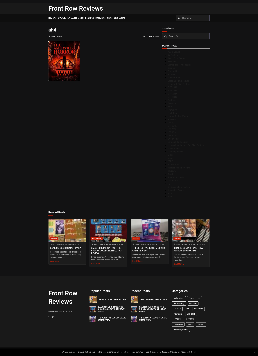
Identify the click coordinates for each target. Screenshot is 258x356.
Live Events (173, 139)
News (170, 158)
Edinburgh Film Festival (179, 84)
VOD (170, 196)
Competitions (174, 71)
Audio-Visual (174, 52)
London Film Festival (178, 142)
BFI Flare (172, 61)
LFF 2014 (172, 132)
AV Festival (173, 55)
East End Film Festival (178, 81)
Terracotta (173, 180)
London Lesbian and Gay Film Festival (186, 145)
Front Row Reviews (75, 8)
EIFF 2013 (172, 90)
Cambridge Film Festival (179, 65)
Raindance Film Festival (179, 167)
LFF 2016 (172, 135)
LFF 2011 (172, 122)
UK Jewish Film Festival (179, 187)
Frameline (172, 110)
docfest (171, 74)
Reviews (172, 171)
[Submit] (179, 18)
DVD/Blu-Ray (174, 77)
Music (170, 155)
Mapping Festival (176, 151)
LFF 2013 (172, 129)
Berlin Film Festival (177, 58)
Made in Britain (175, 148)
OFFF (170, 161)
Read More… (55, 261)
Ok (195, 352)
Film (170, 106)
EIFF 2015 (172, 97)
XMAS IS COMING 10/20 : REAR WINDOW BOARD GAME (188, 249)
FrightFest (172, 113)
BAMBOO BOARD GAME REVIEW (65, 248)
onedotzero (173, 164)
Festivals (172, 103)
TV (169, 184)
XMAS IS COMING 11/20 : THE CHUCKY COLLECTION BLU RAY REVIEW (106, 250)
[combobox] (193, 18)
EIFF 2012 (172, 87)
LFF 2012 (172, 126)
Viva (170, 193)
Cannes (171, 68)
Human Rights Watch (178, 116)
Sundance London (176, 177)
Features (172, 100)
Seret (170, 174)
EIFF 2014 (172, 93)
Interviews (173, 119)
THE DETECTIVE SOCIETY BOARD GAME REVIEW (148, 249)
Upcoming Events (176, 190)
